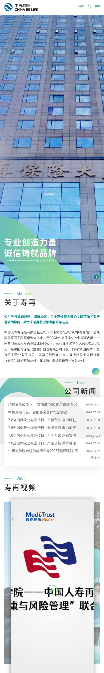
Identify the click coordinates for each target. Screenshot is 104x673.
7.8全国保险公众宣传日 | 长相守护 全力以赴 (42, 420)
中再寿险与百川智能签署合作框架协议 (37, 412)
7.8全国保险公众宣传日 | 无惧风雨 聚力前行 (42, 428)
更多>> (95, 457)
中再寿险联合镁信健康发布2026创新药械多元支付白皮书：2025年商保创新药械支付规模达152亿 (45, 451)
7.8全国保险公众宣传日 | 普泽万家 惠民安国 (42, 435)
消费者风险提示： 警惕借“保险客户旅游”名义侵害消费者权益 (45, 404)
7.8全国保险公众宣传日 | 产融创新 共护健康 (42, 443)
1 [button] (96, 277)
